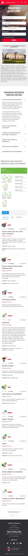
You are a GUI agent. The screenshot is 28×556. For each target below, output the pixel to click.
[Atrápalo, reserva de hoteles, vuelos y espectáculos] (2, 2)
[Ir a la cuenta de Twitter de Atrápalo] (11, 543)
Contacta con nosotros (14, 529)
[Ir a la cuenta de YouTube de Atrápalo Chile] (20, 543)
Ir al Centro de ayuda (14, 527)
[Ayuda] (22, 2)
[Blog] (7, 543)
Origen (3, 15)
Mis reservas (14, 525)
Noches (4, 26)
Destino (4, 20)
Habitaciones (5, 31)
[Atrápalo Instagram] (17, 543)
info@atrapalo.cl (15, 536)
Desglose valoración (6, 236)
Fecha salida (11, 26)
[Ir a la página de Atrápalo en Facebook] (14, 543)
